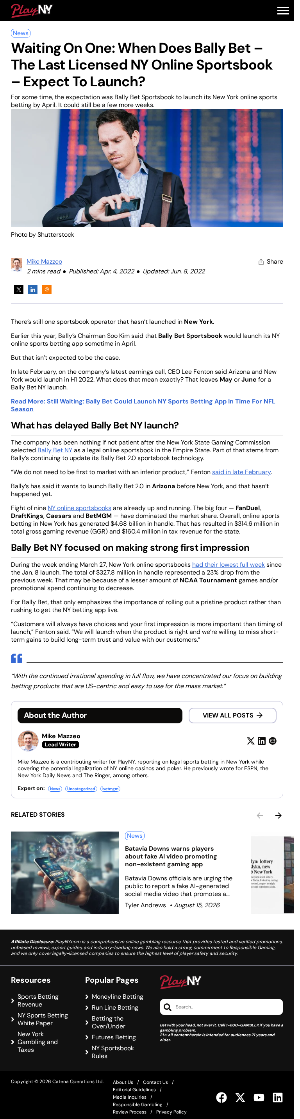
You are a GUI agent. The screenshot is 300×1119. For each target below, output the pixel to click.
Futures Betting (114, 1037)
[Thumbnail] (65, 873)
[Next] (278, 815)
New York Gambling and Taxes (38, 1042)
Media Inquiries (129, 1097)
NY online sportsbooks (79, 508)
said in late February (241, 472)
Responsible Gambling (137, 1104)
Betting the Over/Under (108, 1022)
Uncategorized (81, 788)
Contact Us (155, 1082)
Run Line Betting (115, 1008)
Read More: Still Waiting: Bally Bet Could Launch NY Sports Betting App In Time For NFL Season (143, 405)
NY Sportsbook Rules (113, 1052)
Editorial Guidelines (134, 1090)
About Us (123, 1082)
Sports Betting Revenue (38, 1000)
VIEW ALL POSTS (228, 715)
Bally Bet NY (55, 450)
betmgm (110, 788)
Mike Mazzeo (44, 261)
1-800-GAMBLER (242, 1025)
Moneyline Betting (117, 997)
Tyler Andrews (145, 905)
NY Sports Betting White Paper (43, 1019)
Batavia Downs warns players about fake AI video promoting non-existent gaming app (171, 856)
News (21, 33)
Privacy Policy (171, 1112)
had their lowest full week (228, 564)
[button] (283, 11)
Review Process (129, 1112)
